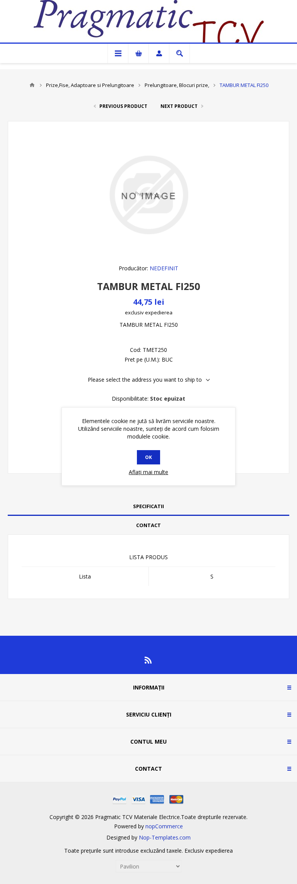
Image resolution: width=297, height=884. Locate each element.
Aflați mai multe (148, 472)
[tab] (148, 506)
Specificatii (148, 506)
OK (148, 457)
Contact (148, 525)
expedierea (158, 312)
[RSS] (148, 660)
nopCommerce (164, 826)
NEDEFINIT (164, 268)
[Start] (32, 85)
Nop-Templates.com (165, 837)
